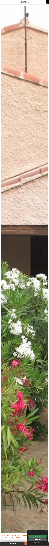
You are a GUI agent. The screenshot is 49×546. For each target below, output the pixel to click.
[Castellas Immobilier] (24, 2)
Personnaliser (37, 543)
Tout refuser (37, 539)
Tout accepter (37, 536)
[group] (24, 269)
